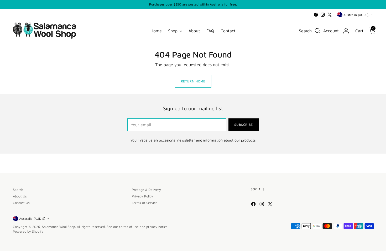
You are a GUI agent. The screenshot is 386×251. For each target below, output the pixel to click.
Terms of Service (144, 203)
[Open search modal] (317, 30)
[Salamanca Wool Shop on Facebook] (316, 14)
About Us (20, 196)
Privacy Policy (142, 196)
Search (18, 190)
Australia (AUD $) (356, 15)
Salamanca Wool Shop (58, 227)
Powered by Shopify (28, 231)
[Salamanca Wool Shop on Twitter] (329, 14)
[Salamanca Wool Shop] (44, 31)
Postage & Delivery (146, 190)
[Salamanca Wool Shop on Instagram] (322, 14)
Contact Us (21, 203)
